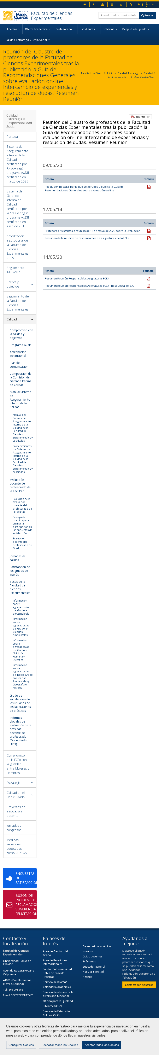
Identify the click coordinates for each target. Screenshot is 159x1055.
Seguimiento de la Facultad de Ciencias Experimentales (18, 302)
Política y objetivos (13, 284)
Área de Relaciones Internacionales (55, 962)
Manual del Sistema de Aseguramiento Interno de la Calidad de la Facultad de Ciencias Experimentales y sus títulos (23, 427)
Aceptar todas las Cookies (102, 1045)
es (148, 4)
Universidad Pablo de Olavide (17, 962)
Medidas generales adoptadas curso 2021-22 (17, 846)
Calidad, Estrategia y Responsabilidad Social (129, 73)
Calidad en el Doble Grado (16, 794)
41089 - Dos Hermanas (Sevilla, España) (17, 982)
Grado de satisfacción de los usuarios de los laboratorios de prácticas (20, 703)
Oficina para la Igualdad (58, 1001)
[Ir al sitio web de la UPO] (17, 16)
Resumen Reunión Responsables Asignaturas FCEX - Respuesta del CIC (89, 286)
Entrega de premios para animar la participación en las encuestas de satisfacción (22, 525)
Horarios (88, 951)
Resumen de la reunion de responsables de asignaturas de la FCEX (87, 238)
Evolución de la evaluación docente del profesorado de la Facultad (22, 505)
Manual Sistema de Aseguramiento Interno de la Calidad (20, 399)
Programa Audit (20, 345)
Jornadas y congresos (14, 827)
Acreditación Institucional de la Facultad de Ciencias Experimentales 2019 (18, 247)
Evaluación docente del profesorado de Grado (22, 543)
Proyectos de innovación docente (16, 811)
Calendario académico (57, 987)
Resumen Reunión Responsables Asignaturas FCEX (77, 278)
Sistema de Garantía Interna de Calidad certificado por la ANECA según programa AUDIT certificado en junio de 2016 (18, 208)
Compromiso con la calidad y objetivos (21, 334)
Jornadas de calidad (18, 558)
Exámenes (89, 961)
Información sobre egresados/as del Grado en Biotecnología (21, 607)
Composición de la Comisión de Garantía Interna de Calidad (20, 379)
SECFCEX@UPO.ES (22, 995)
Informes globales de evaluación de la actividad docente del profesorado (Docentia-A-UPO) (20, 731)
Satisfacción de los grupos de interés (20, 570)
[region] (79, 1036)
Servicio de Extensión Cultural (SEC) (56, 1013)
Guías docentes (92, 956)
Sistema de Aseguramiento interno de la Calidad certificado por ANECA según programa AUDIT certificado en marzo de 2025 (18, 163)
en (153, 4)
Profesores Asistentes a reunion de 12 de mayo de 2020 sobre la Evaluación (92, 231)
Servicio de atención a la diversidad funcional (58, 994)
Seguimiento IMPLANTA (15, 270)
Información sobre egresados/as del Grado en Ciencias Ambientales (21, 627)
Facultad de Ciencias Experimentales (51, 15)
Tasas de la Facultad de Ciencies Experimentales (20, 587)
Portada (12, 136)
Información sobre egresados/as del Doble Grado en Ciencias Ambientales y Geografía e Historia (23, 676)
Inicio (110, 73)
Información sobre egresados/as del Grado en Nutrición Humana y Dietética (21, 650)
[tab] (20, 136)
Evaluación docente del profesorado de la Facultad (20, 485)
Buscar (148, 15)
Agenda (87, 977)
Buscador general (94, 966)
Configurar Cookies (21, 1045)
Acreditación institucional (18, 354)
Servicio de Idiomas (55, 982)
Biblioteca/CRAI (52, 1006)
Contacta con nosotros (139, 985)
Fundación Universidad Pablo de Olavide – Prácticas (57, 973)
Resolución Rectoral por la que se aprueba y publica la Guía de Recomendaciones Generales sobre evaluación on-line (84, 188)
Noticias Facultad (93, 971)
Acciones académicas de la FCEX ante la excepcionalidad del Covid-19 (119, 77)
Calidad (148, 73)
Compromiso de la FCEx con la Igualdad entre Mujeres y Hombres (18, 764)
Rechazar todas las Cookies (59, 1045)
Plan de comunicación (19, 364)
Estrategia (13, 783)
